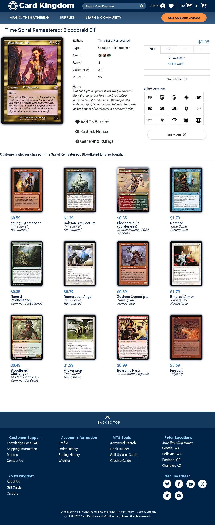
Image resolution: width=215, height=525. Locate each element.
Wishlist (64, 461)
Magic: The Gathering (29, 17)
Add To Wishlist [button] (94, 121)
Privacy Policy (89, 511)
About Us (13, 482)
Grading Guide (120, 461)
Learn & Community (103, 17)
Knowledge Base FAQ (22, 443)
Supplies (67, 17)
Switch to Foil (177, 79)
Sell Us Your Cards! (184, 18)
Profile (63, 443)
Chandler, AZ (171, 466)
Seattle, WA (171, 448)
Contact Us (15, 461)
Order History (68, 449)
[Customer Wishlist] (171, 5)
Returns (12, 455)
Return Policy (126, 511)
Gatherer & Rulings (98, 141)
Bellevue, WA (172, 454)
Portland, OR (171, 460)
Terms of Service (69, 511)
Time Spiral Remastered (114, 40)
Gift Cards (14, 488)
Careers (12, 493)
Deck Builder (119, 449)
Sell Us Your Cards (123, 455)
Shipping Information (22, 449)
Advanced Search (123, 443)
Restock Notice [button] (93, 131)
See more (174, 134)
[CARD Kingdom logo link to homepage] (41, 6)
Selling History (69, 455)
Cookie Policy (108, 511)
